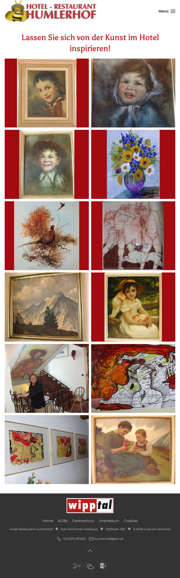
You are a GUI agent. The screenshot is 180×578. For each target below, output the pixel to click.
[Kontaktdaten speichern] (103, 565)
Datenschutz (83, 520)
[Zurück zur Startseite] (51, 11)
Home (47, 520)
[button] (166, 11)
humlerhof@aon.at (108, 539)
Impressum (109, 520)
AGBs (63, 520)
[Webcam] (77, 565)
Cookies (131, 520)
